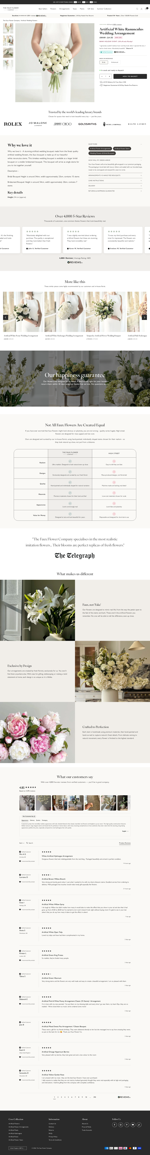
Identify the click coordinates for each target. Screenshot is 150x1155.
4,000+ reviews (117, 24)
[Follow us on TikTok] (139, 1124)
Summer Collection (104, 9)
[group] (30, 788)
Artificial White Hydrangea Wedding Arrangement (64, 335)
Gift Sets (91, 9)
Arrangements (64, 9)
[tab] (125, 843)
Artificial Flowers (14, 1124)
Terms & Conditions (55, 1140)
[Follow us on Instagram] (120, 1124)
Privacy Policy (53, 1137)
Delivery (51, 1127)
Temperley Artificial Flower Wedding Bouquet (104, 335)
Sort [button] (21, 843)
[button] (27, 803)
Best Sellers (43, 9)
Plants (82, 9)
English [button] (124, 831)
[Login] (141, 9)
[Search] (137, 9)
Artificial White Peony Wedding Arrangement (21, 335)
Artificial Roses (13, 1137)
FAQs (50, 1133)
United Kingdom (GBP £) (16, 1148)
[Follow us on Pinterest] (126, 1124)
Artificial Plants (13, 1130)
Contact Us (52, 1124)
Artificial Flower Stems (122, 149)
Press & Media (86, 1127)
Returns (51, 1130)
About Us (85, 1124)
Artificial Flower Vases (16, 1140)
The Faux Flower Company (11, 20)
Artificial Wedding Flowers (29, 20)
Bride (103, 62)
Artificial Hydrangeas (15, 1133)
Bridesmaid (114, 62)
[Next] (144, 317)
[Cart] (146, 9)
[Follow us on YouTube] (133, 1124)
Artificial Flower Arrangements (100, 149)
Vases (75, 9)
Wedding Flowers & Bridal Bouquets (102, 153)
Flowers (53, 9)
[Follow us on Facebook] (114, 1124)
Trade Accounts (87, 1130)
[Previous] (5, 317)
